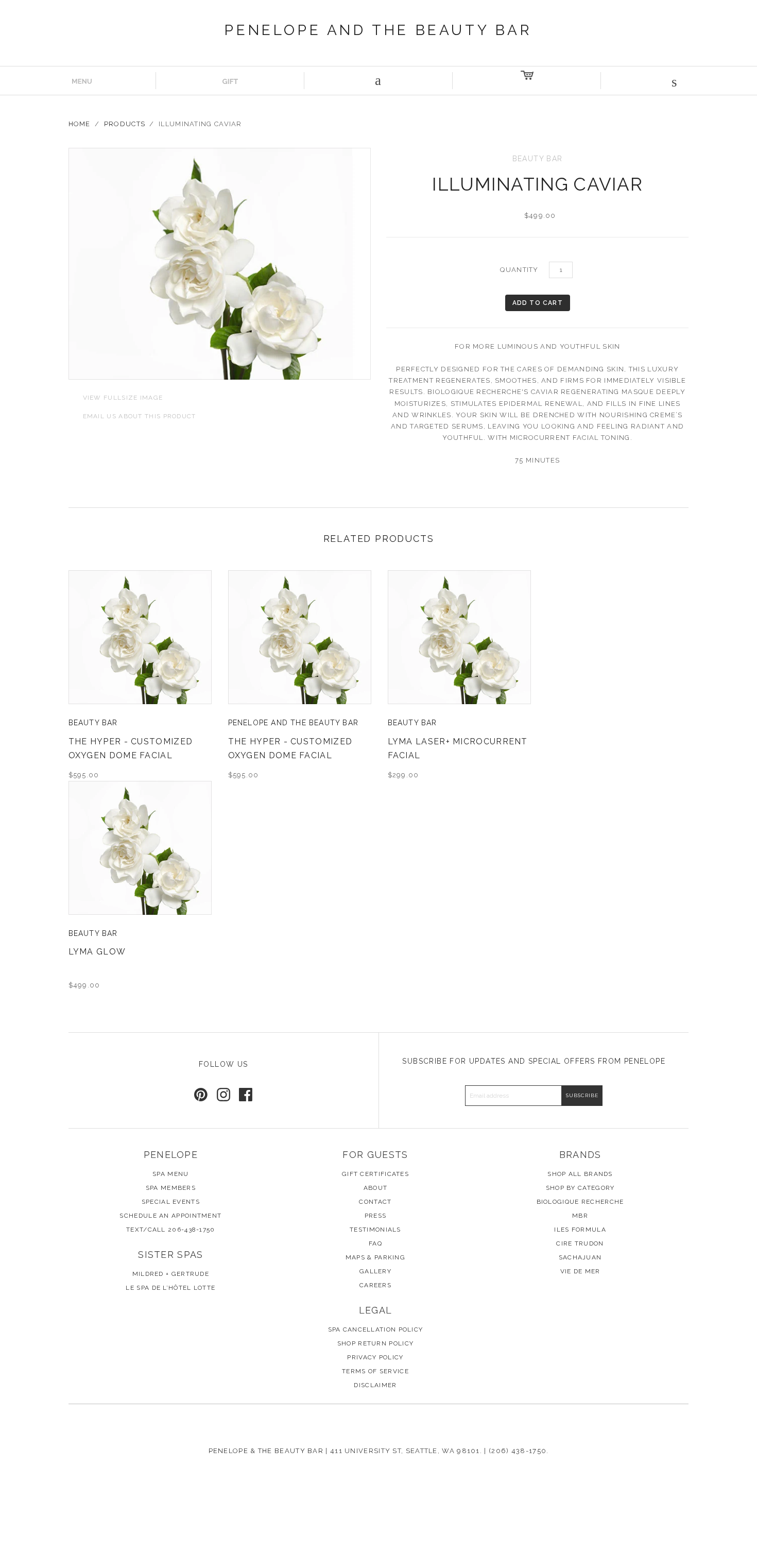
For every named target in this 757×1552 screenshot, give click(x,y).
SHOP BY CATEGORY (580, 1187)
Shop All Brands (580, 1174)
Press (376, 1215)
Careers (375, 1285)
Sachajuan (580, 1257)
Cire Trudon (580, 1243)
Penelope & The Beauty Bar (266, 1451)
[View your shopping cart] (527, 80)
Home (79, 124)
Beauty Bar (93, 723)
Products (124, 124)
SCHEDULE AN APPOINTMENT (170, 1215)
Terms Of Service (375, 1371)
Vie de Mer (580, 1271)
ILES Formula (580, 1229)
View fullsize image (115, 397)
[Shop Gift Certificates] (230, 80)
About (376, 1187)
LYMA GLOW (97, 952)
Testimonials (375, 1229)
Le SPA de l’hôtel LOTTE (170, 1287)
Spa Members (171, 1187)
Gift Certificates (375, 1174)
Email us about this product (132, 415)
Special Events (171, 1201)
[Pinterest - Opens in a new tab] (201, 1094)
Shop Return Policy (375, 1343)
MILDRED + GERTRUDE (170, 1273)
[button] (675, 80)
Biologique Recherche (580, 1201)
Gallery (375, 1271)
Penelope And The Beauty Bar (378, 30)
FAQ (375, 1243)
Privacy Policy (375, 1357)
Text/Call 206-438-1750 (170, 1229)
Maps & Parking (375, 1257)
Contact (375, 1201)
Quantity (519, 270)
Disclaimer (375, 1385)
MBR (580, 1215)
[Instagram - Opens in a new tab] (223, 1094)
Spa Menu (170, 1174)
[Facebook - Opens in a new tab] (245, 1094)
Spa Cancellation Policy (375, 1329)
